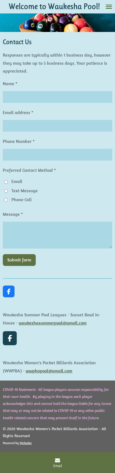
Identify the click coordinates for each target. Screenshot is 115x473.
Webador (26, 443)
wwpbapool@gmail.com (49, 371)
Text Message (24, 190)
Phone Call (21, 199)
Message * (13, 214)
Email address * (18, 112)
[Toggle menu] (109, 6)
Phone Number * (19, 141)
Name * (10, 83)
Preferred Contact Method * (29, 170)
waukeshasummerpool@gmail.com (53, 323)
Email (16, 181)
